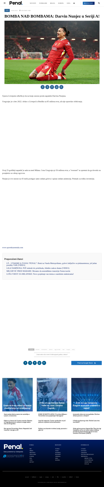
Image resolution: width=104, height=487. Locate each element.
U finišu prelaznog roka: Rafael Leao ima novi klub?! (86, 421)
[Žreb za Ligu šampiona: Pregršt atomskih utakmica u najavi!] (86, 394)
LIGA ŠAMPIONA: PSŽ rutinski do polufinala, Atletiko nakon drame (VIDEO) (37, 268)
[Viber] (61, 87)
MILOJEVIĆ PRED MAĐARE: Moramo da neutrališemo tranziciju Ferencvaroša (38, 271)
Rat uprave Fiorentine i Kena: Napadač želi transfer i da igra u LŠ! (18, 429)
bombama (44, 349)
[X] (47, 87)
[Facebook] (43, 87)
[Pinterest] (52, 87)
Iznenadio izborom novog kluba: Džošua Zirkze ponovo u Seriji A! (86, 415)
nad (63, 349)
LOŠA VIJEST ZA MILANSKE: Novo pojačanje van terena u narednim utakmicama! (40, 274)
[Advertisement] (52, 136)
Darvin (51, 349)
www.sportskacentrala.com (12, 247)
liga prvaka (57, 349)
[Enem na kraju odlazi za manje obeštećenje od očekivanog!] (17, 394)
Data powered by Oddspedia (13, 452)
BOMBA (37, 349)
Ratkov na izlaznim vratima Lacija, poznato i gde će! (52, 429)
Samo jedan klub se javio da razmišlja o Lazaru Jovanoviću (17, 415)
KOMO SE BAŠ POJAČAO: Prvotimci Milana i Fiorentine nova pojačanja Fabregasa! (52, 415)
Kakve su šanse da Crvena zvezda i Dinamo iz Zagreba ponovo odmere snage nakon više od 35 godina (18, 422)
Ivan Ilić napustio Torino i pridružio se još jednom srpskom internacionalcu (52, 421)
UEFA (7, 10)
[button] (99, 3)
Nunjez (68, 349)
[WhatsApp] (57, 87)
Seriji (73, 349)
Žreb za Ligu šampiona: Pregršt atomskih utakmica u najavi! (86, 405)
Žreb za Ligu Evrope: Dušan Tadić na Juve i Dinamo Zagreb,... (52, 405)
